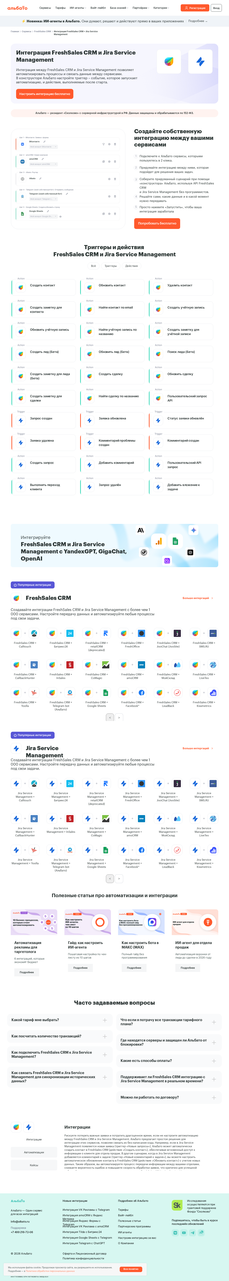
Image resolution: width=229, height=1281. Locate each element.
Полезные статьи (129, 1221)
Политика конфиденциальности (83, 1258)
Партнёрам (140, 7)
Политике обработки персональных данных (50, 1271)
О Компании (126, 1243)
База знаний (118, 7)
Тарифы (60, 7)
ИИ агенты (125, 1232)
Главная (15, 31)
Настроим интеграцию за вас (137, 1238)
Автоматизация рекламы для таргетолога (27, 947)
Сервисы (45, 7)
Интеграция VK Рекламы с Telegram (86, 1209)
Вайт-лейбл (98, 7)
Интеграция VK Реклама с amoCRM (86, 1226)
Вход (216, 7)
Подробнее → (198, 21)
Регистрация (197, 7)
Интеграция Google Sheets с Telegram (87, 1237)
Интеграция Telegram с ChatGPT (84, 1243)
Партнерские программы (134, 1226)
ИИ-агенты (77, 7)
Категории (160, 7)
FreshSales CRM (42, 31)
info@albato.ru (20, 1221)
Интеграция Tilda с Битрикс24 (82, 1232)
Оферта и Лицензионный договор (84, 1253)
